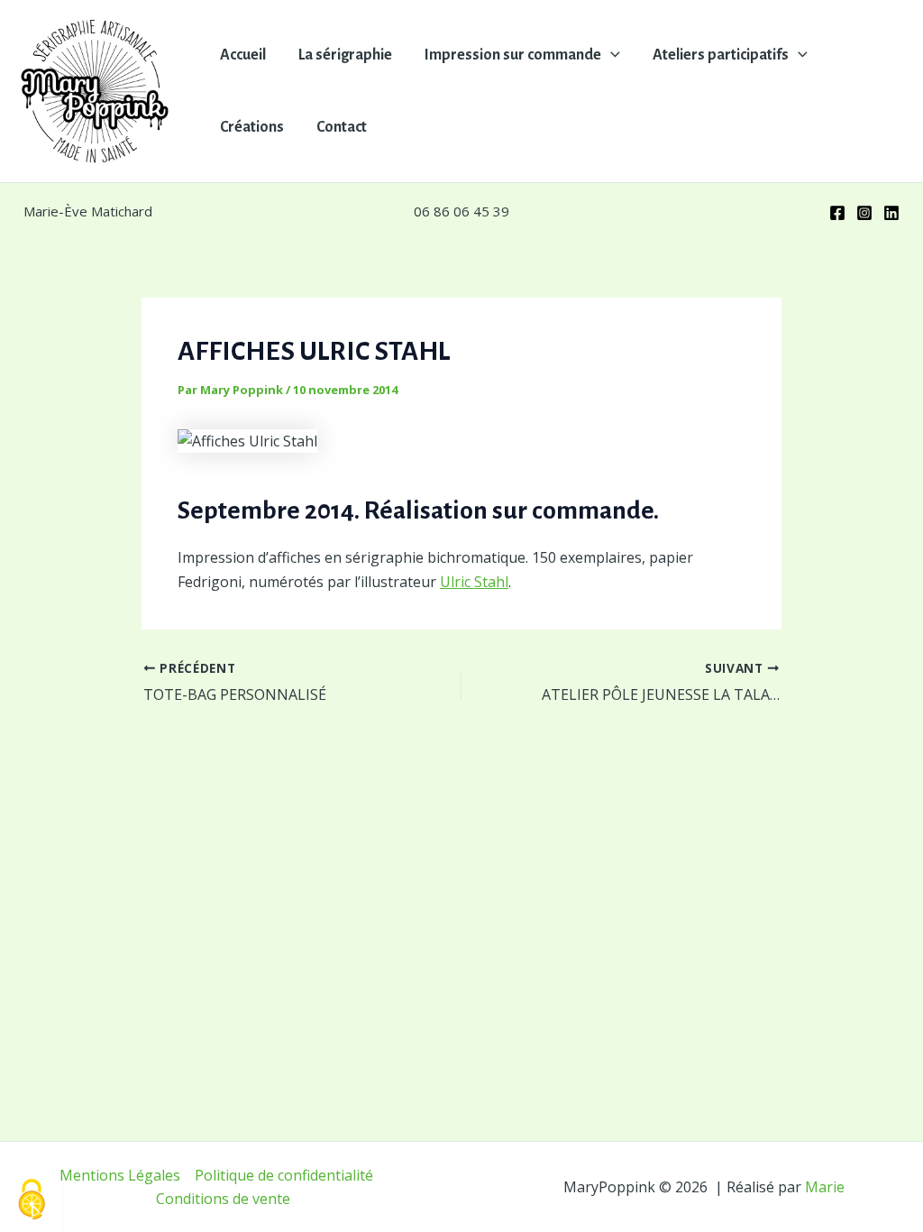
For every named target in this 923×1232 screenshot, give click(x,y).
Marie (825, 1187)
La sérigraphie (345, 55)
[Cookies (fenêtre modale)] (31, 1201)
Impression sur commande (513, 55)
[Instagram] (864, 213)
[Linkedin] (891, 213)
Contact (341, 127)
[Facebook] (837, 213)
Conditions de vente (223, 1199)
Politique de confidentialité (284, 1175)
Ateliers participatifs (721, 55)
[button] (610, 55)
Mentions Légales (119, 1175)
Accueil (243, 55)
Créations (252, 127)
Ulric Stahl (474, 582)
